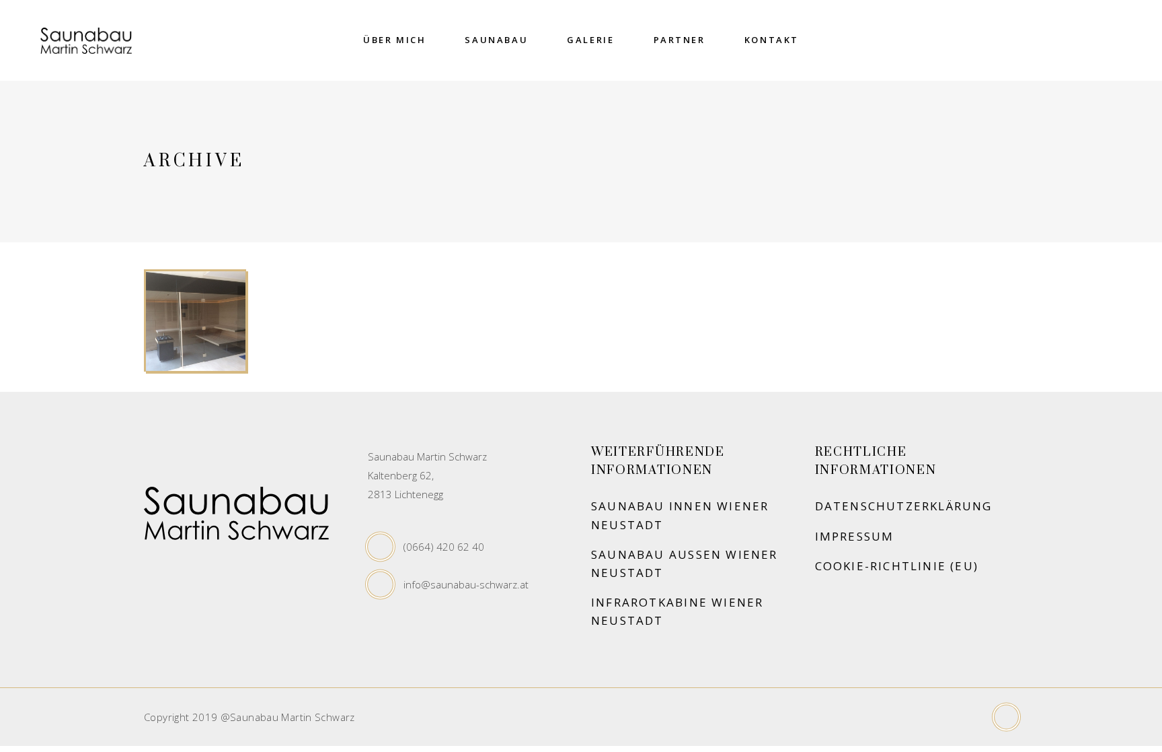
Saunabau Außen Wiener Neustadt (684, 563)
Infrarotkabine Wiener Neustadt (677, 611)
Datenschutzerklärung (904, 506)
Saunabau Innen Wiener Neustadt (680, 515)
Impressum (854, 536)
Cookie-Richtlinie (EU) (897, 566)
